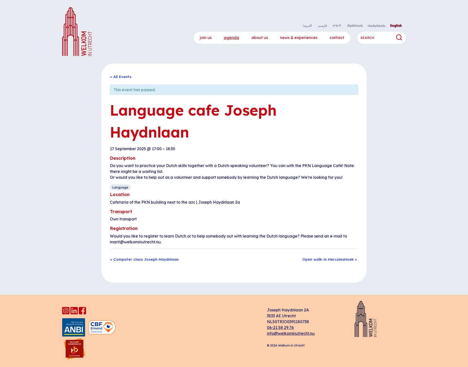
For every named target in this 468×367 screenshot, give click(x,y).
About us (259, 37)
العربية (307, 25)
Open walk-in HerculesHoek (329, 259)
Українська (354, 25)
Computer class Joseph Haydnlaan (144, 259)
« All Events (120, 76)
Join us (206, 37)
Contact (337, 37)
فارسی (322, 25)
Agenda (231, 37)
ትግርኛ (336, 25)
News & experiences (298, 37)
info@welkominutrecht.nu (291, 333)
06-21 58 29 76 (280, 327)
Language (120, 187)
